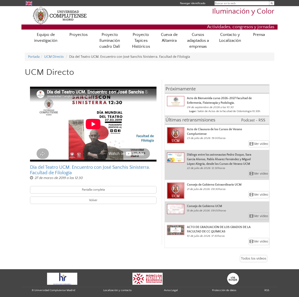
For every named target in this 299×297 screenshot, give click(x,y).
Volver (93, 200)
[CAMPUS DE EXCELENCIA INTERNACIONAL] (147, 278)
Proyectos (78, 34)
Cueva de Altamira (169, 37)
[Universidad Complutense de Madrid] (60, 15)
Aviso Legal (171, 290)
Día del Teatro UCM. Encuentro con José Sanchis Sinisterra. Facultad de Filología (90, 170)
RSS (266, 290)
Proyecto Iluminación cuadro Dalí (109, 40)
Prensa (259, 34)
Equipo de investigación (45, 37)
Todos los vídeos (253, 258)
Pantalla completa (93, 190)
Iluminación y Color (243, 11)
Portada (34, 57)
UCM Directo (54, 57)
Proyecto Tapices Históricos (141, 40)
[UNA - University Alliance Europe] (233, 278)
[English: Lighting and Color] (29, 3)
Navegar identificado (192, 3)
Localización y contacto (117, 290)
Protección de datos (224, 290)
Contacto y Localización (230, 37)
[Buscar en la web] (271, 3)
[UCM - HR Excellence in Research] (62, 278)
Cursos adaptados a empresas (198, 40)
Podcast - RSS (253, 120)
